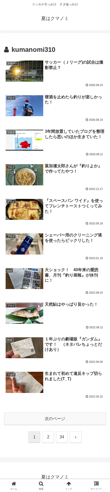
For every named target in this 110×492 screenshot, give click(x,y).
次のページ (55, 418)
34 (62, 437)
